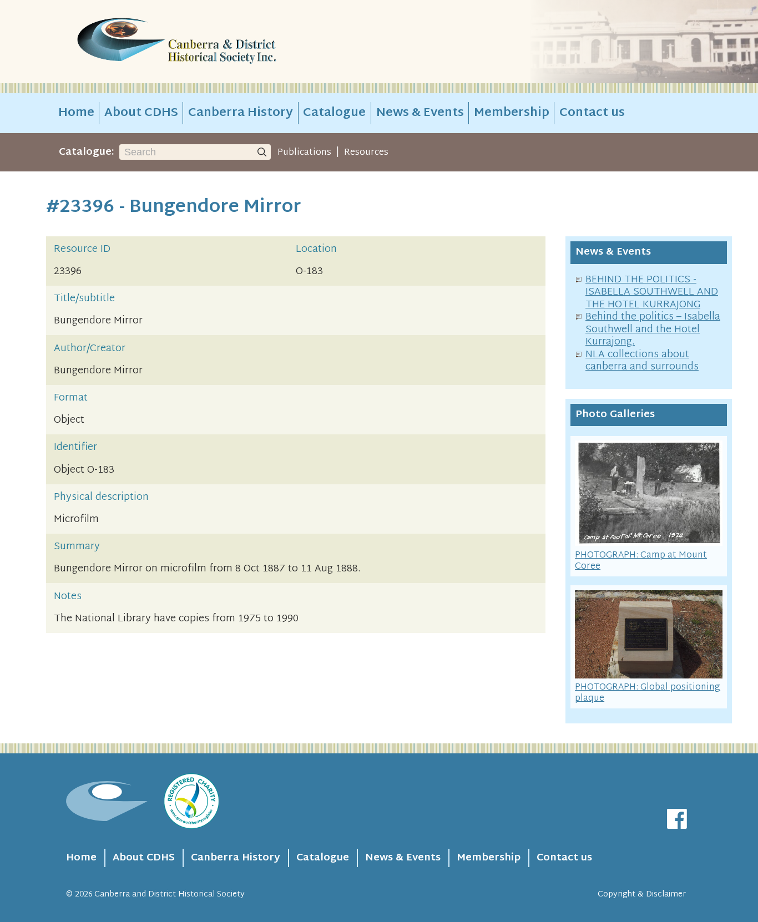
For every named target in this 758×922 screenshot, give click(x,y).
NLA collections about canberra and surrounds (642, 361)
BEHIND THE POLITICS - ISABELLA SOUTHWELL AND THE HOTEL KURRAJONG (651, 292)
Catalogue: (86, 152)
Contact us (592, 113)
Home (76, 113)
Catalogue (334, 113)
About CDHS (141, 113)
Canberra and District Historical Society (169, 894)
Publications (304, 152)
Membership (511, 113)
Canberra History (240, 113)
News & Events (420, 113)
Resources (366, 152)
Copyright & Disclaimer (642, 894)
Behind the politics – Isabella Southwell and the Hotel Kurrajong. (652, 329)
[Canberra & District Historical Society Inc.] (216, 42)
